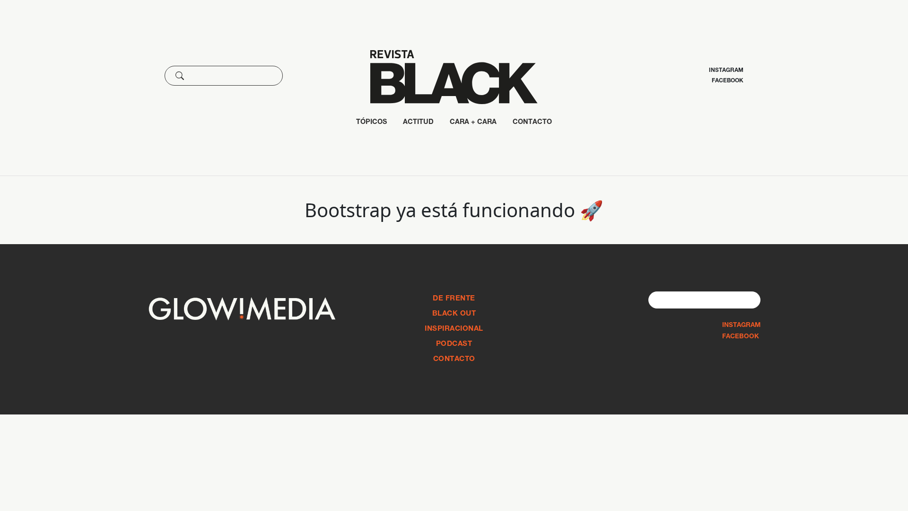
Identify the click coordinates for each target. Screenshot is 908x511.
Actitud (418, 122)
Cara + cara (473, 122)
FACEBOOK (740, 337)
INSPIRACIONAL (454, 329)
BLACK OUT (454, 313)
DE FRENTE (454, 298)
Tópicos (371, 122)
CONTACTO (532, 122)
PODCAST (454, 344)
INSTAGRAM (741, 325)
